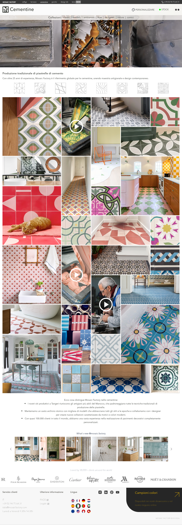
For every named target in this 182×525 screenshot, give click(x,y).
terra (76, 2)
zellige (24, 2)
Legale (43, 504)
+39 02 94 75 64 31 (12, 504)
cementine (44, 2)
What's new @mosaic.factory (91, 433)
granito (54, 2)
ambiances (89, 17)
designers (110, 17)
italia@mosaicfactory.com (14, 507)
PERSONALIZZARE (145, 10)
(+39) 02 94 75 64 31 (171, 2)
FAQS (43, 500)
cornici (130, 17)
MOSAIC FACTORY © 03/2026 (168, 518)
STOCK (165, 10)
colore (120, 17)
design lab (64, 2)
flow (100, 17)
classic (66, 17)
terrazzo (34, 2)
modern (77, 17)
